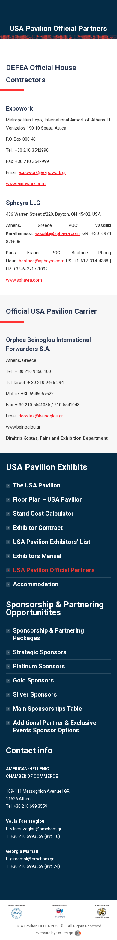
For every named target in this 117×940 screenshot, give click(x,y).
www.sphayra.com (24, 280)
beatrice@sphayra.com (41, 261)
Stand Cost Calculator (43, 513)
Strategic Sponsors (40, 652)
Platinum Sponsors (39, 666)
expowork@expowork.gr (42, 172)
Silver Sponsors (35, 694)
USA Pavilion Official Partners (54, 570)
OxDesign (65, 933)
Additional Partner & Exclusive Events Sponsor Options (54, 726)
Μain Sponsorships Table (47, 708)
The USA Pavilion (36, 485)
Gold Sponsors (33, 680)
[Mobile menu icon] (105, 9)
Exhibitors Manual (37, 556)
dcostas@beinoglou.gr (41, 416)
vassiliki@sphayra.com (57, 233)
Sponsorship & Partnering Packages (48, 634)
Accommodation (35, 584)
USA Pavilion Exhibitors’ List (51, 541)
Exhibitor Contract (38, 527)
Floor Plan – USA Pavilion (48, 499)
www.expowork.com (26, 183)
